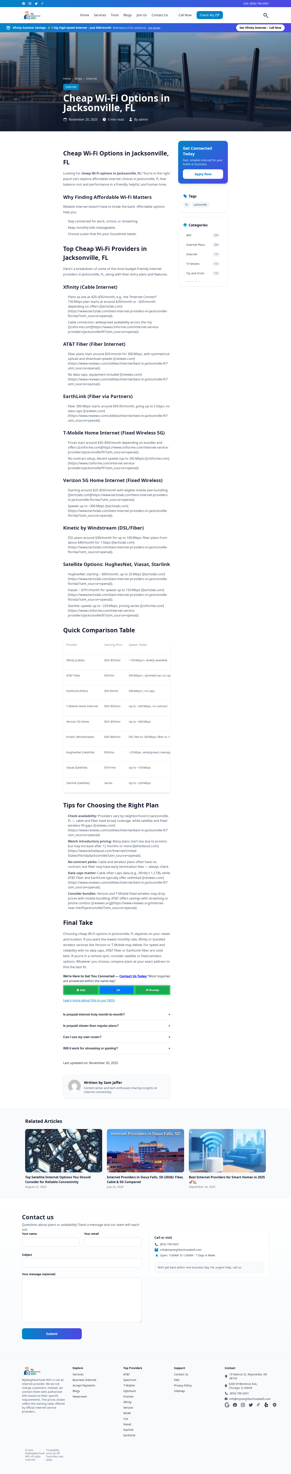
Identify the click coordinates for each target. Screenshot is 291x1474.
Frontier (128, 1396)
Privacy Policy (183, 1385)
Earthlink (129, 1435)
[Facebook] (23, 3)
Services (100, 15)
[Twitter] (36, 3)
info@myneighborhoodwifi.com (181, 1250)
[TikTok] (42, 3)
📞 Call (116, 990)
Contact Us (160, 15)
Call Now (185, 15)
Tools (115, 15)
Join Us (142, 15)
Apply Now (203, 174)
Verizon (128, 1407)
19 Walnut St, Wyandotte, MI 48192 (248, 1376)
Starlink (128, 1430)
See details (154, 28)
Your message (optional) (38, 1274)
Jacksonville (200, 204)
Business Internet (84, 1380)
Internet (91, 78)
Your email (91, 1234)
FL (186, 204)
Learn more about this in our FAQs (89, 1000)
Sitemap (179, 1391)
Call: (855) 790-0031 (256, 3)
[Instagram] (29, 3)
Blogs (128, 15)
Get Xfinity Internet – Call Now (260, 28)
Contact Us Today (133, 976)
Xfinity (127, 1402)
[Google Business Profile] (227, 1405)
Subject (27, 1255)
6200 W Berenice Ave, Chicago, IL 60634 (243, 1386)
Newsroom (80, 1396)
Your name (29, 1234)
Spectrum (129, 1380)
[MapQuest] (274, 1405)
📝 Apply (81, 990)
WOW (127, 1413)
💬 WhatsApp (152, 990)
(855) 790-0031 (169, 1244)
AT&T (126, 1374)
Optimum (129, 1391)
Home (84, 15)
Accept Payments (84, 1385)
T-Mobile (129, 1385)
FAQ (176, 1380)
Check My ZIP (210, 15)
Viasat (127, 1424)
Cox (125, 1419)
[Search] (265, 15)
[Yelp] (266, 1405)
